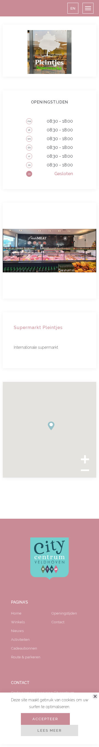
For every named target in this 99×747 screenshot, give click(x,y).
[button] (72, 8)
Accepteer (45, 719)
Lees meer (49, 730)
